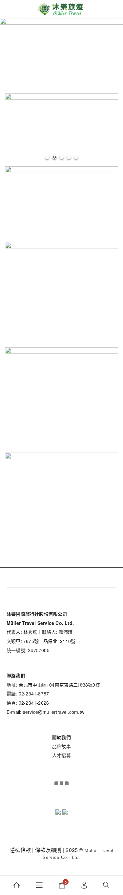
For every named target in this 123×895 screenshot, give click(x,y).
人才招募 (61, 755)
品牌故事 (61, 746)
